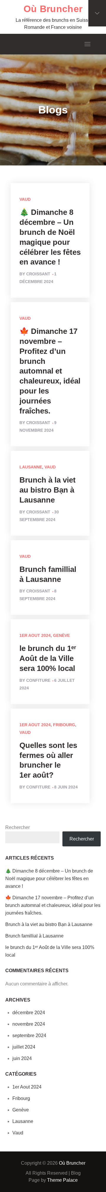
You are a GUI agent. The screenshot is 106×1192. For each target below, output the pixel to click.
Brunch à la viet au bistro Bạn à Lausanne (47, 490)
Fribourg (64, 724)
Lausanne (30, 467)
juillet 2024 (23, 1046)
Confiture (38, 680)
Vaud (25, 199)
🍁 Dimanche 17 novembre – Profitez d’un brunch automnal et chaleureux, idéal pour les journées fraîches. (49, 371)
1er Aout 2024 (35, 635)
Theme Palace (62, 1180)
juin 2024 (22, 1058)
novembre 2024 (28, 1024)
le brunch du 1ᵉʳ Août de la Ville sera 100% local (47, 658)
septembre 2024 (29, 1035)
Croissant (38, 274)
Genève (61, 635)
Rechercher (17, 827)
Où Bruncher (53, 9)
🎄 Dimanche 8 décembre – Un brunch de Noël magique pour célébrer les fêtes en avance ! (49, 878)
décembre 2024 (28, 1012)
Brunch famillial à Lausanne (34, 935)
